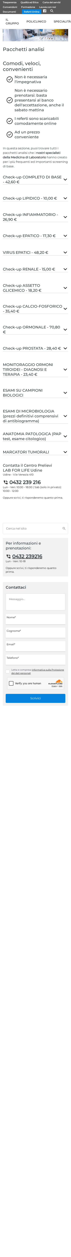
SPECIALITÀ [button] (62, 21)
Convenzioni (10, 7)
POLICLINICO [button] (36, 21)
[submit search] (65, 528)
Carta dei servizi (51, 2)
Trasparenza (9, 2)
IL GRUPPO (12, 21)
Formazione (28, 7)
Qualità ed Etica (29, 2)
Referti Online (31, 11)
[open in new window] (46, 11)
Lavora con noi (47, 7)
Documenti (9, 11)
